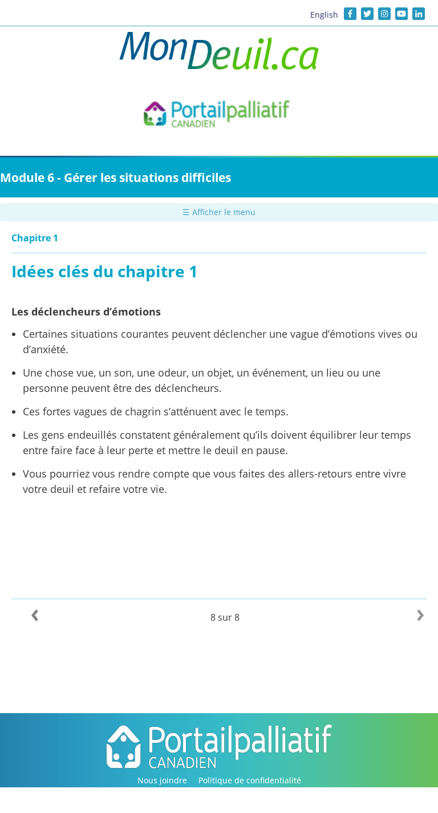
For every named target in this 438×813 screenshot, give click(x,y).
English (324, 14)
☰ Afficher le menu (219, 212)
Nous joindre (162, 780)
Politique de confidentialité (249, 780)
